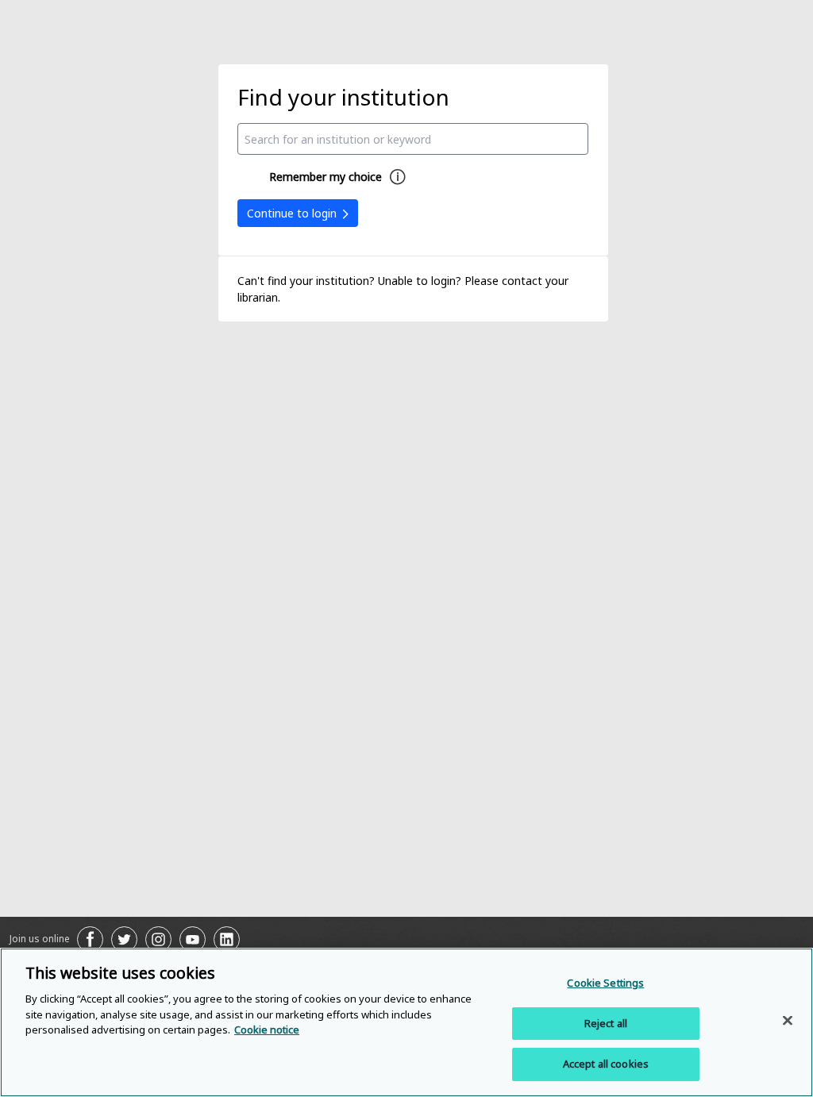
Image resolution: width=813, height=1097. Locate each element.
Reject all (605, 1023)
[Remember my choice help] (397, 177)
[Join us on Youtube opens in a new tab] (192, 939)
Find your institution (343, 97)
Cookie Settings (605, 983)
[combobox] (412, 139)
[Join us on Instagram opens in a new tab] (158, 939)
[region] (406, 1022)
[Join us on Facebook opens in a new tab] (90, 939)
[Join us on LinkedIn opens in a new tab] (227, 939)
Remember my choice (325, 176)
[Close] (787, 1020)
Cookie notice (266, 1029)
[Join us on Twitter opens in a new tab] (124, 939)
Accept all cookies (606, 1064)
